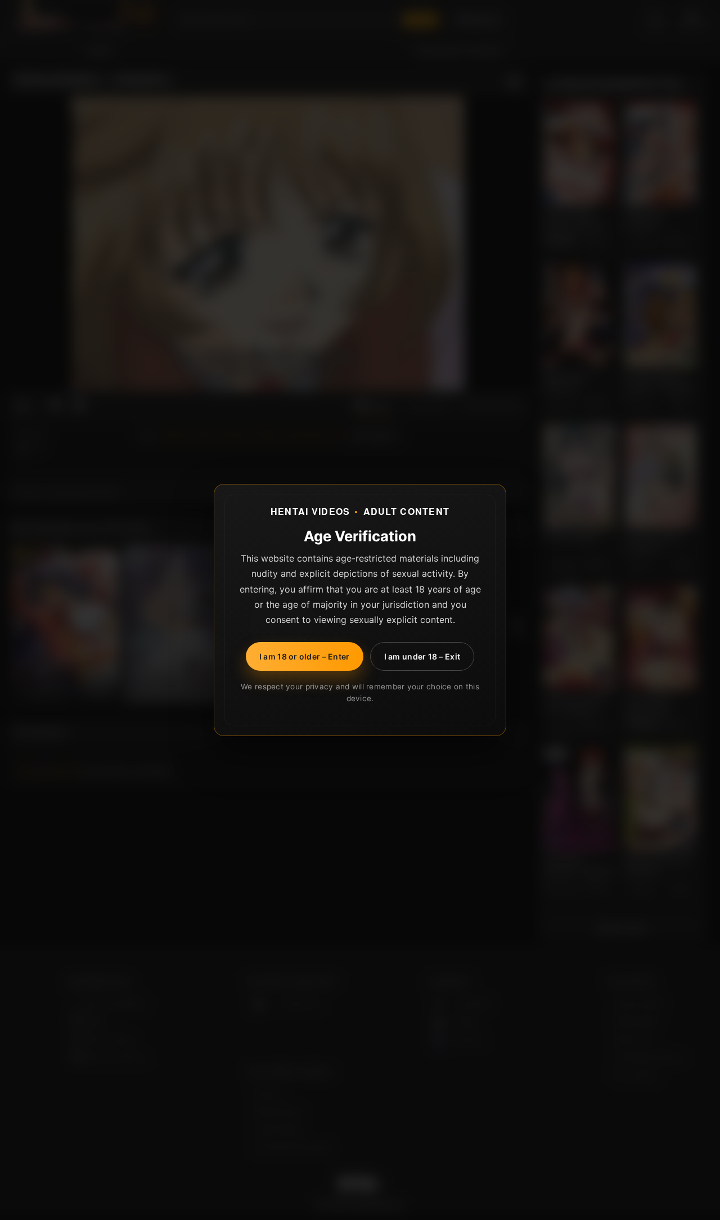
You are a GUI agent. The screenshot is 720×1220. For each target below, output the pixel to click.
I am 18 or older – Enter (304, 656)
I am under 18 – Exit (422, 656)
